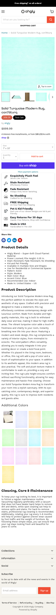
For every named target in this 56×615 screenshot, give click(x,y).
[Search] (51, 19)
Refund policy (26, 603)
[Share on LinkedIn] (14, 240)
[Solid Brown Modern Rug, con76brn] (34, 419)
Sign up (44, 590)
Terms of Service (9, 603)
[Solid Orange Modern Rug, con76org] (48, 438)
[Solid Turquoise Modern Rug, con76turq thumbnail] (6, 97)
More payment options (28, 172)
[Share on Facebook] (3, 240)
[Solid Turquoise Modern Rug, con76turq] (48, 456)
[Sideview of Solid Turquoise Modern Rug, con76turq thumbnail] (16, 97)
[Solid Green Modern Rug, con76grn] (8, 438)
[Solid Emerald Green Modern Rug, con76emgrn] (48, 419)
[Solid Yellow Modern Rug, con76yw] (8, 474)
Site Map (50, 603)
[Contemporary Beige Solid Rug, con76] (8, 417)
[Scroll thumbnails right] (52, 97)
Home (4, 33)
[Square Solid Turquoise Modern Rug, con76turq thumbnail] (41, 97)
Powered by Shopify (28, 610)
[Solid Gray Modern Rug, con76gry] (21, 438)
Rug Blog (39, 603)
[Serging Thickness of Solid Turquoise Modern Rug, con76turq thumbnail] (29, 97)
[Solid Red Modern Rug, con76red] (34, 456)
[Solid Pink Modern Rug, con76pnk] (8, 456)
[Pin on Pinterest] (20, 240)
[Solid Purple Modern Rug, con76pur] (21, 456)
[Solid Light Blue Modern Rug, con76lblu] (34, 438)
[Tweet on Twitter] (9, 240)
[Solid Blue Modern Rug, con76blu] (21, 419)
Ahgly (7, 123)
